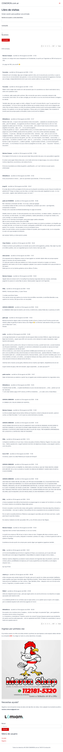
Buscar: (4, 723)
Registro (4, 741)
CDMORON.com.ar (10, 3)
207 (53, 46)
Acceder (4, 738)
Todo (59, 46)
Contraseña (5, 25)
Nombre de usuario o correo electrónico (12, 17)
